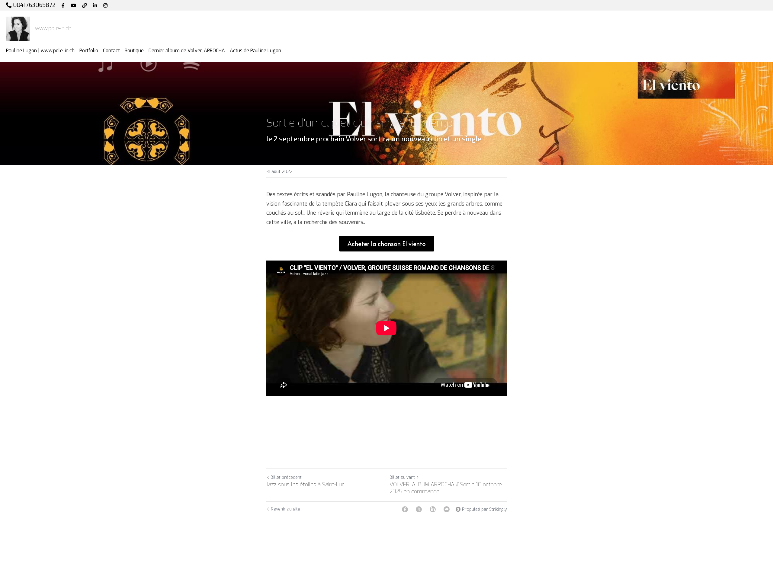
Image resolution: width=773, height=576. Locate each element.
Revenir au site (285, 509)
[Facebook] (405, 509)
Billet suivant (402, 477)
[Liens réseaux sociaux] (63, 5)
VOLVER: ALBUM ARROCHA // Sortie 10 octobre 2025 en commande (446, 488)
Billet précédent (286, 477)
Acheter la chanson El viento (387, 243)
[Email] (447, 509)
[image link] (18, 28)
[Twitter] (419, 509)
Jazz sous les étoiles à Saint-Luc (305, 484)
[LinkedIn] (433, 509)
